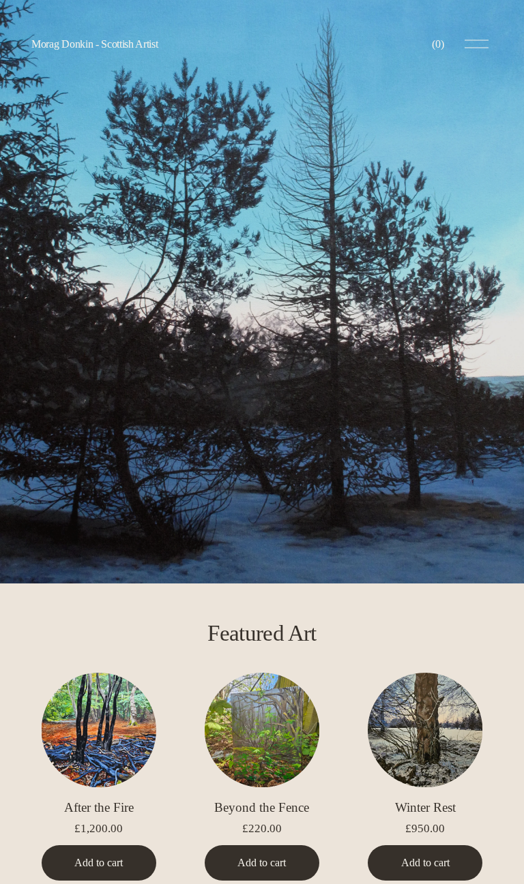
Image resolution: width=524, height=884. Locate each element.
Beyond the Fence (261, 807)
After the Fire (99, 807)
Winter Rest (425, 807)
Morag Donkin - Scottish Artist (94, 44)
